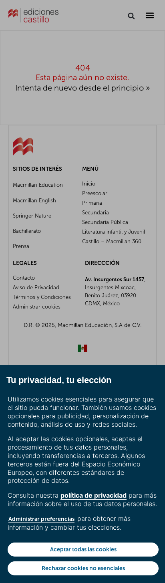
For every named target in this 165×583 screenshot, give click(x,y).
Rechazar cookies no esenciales (83, 568)
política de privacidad (93, 495)
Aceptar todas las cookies (83, 549)
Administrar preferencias (41, 519)
